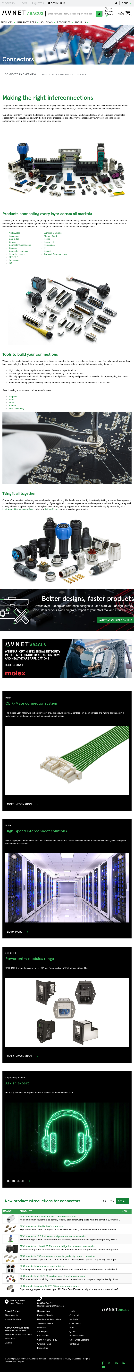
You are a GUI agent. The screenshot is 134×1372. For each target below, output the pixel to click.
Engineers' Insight (45, 1315)
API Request (42, 1331)
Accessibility (10, 1361)
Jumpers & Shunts (53, 233)
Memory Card (50, 236)
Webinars (41, 1327)
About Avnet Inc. (12, 1315)
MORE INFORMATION (19, 804)
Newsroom (10, 1338)
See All (122, 1201)
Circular (12, 242)
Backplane (14, 236)
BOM (71, 1327)
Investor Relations (13, 1319)
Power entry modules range (29, 958)
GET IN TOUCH (15, 1181)
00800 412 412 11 (45, 1303)
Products (7, 22)
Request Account (76, 1336)
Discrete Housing (17, 254)
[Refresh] (104, 1201)
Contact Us (74, 1344)
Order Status (75, 1323)
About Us (80, 22)
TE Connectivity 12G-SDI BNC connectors (41, 1226)
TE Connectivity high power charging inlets (42, 1266)
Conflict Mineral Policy (47, 1340)
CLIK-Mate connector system (31, 703)
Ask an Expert (51, 509)
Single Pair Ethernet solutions (64, 74)
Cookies (77, 1359)
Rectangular (49, 245)
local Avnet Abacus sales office (17, 509)
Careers (8, 1343)
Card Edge (14, 239)
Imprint (21, 1361)
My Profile (73, 1319)
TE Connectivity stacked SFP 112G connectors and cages (49, 1286)
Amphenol (13, 396)
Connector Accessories (20, 245)
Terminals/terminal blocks (56, 254)
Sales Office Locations (79, 1340)
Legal (85, 1359)
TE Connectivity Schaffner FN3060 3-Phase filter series (48, 1216)
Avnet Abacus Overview (15, 1330)
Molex (12, 402)
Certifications (43, 1336)
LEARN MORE (14, 931)
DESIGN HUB (57, 3)
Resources (63, 22)
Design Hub (42, 1348)
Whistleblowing (44, 1344)
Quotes (72, 1331)
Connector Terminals (18, 251)
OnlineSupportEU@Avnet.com (50, 1306)
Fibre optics (14, 260)
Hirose (12, 399)
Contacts (13, 248)
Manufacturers (26, 22)
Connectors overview (20, 74)
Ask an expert (17, 1082)
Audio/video (14, 233)
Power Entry (50, 242)
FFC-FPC (13, 257)
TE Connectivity (16, 408)
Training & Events (45, 1323)
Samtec (12, 405)
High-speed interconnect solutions (36, 830)
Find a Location (17, 1300)
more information (19, 1056)
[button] (116, 3)
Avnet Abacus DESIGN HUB (115, 620)
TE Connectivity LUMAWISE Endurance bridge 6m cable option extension (57, 1246)
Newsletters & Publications (49, 1319)
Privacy (68, 1359)
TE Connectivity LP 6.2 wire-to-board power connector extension (53, 1236)
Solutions (46, 22)
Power (47, 239)
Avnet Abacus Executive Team (18, 1334)
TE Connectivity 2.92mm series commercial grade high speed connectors (57, 1256)
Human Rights (55, 1359)
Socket (47, 251)
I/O (10, 263)
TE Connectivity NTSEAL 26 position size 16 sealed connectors (52, 1276)
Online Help (74, 1315)
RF (45, 248)
